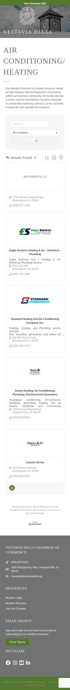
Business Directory (21, 507)
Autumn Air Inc (35, 462)
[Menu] (63, 48)
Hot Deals (26, 510)
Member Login (14, 597)
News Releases (41, 507)
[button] (8, 158)
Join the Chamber (16, 608)
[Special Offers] (12, 489)
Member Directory (16, 603)
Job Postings (39, 510)
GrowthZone (39, 685)
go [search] (36, 140)
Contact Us (53, 510)
